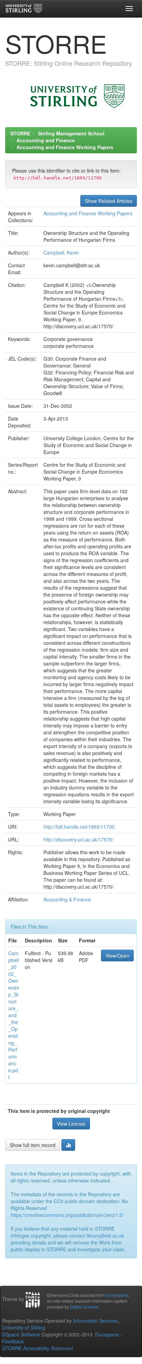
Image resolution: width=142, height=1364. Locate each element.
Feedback (13, 1341)
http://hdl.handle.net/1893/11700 (78, 826)
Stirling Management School (71, 133)
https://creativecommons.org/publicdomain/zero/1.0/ (67, 1214)
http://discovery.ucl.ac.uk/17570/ (78, 839)
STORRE (20, 133)
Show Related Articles (108, 200)
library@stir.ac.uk (105, 1235)
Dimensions (117, 1295)
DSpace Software (21, 1334)
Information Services (95, 1320)
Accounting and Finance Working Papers (65, 147)
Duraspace (107, 1334)
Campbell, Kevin (61, 252)
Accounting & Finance (67, 899)
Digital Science (84, 1307)
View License (71, 1123)
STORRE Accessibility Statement (37, 1348)
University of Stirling (23, 1327)
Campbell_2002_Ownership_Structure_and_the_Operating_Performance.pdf (13, 1015)
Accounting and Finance (46, 140)
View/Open (117, 955)
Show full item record (32, 1144)
